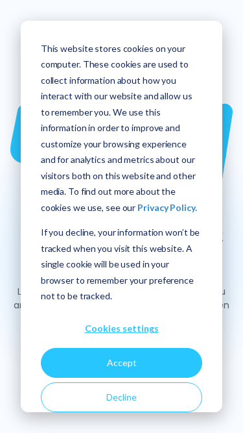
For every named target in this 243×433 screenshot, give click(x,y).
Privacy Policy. (166, 207)
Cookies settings (122, 328)
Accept (122, 362)
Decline (121, 396)
